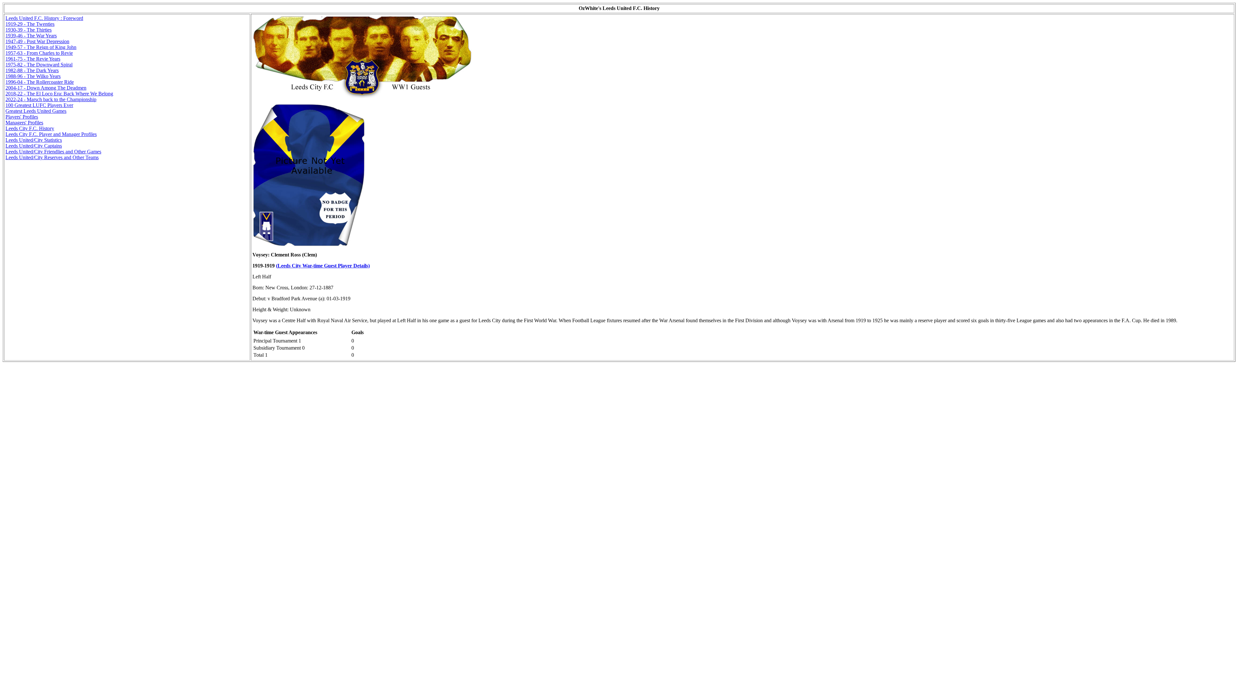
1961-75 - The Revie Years (32, 59)
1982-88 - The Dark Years (32, 70)
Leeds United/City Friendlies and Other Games (53, 151)
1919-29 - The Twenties (29, 24)
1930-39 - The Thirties (28, 30)
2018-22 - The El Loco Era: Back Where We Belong (59, 93)
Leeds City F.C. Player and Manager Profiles (51, 134)
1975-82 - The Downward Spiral (39, 64)
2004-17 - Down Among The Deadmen (45, 88)
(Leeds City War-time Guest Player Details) (323, 265)
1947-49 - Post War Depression (37, 41)
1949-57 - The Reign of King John (40, 47)
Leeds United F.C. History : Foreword (44, 18)
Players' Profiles (21, 117)
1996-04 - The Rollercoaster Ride (39, 82)
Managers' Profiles (24, 122)
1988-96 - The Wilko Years (33, 76)
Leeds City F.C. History (29, 128)
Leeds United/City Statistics (33, 140)
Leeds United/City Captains (33, 146)
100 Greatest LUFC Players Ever (39, 105)
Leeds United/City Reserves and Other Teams (52, 157)
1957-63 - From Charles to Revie (39, 53)
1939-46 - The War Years (31, 35)
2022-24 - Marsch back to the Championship (50, 99)
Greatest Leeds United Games (35, 111)
